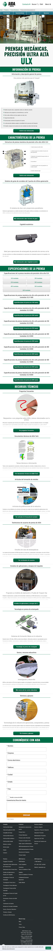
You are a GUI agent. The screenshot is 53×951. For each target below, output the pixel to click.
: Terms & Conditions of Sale (25, 868)
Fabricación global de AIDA (9, 830)
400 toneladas (14, 286)
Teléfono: (10, 767)
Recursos (46, 13)
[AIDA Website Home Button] (9, 4)
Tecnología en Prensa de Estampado (8, 878)
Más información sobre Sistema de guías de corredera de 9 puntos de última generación (27, 219)
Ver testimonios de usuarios (26, 560)
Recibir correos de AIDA (16, 797)
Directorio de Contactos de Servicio (40, 842)
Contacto (25, 4)
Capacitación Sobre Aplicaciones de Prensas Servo (10, 865)
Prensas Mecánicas (14, 10)
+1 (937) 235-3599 (28, 940)
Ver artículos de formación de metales (27, 517)
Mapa (20, 921)
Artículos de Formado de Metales (10, 906)
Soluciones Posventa (38, 832)
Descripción (6, 13)
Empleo (4, 850)
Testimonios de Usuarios (8, 903)
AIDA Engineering (38, 859)
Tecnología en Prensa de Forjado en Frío (10, 894)
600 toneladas (26, 290)
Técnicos (5, 859)
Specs (33, 13)
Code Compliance (22, 864)
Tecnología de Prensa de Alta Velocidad (9, 889)
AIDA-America (22, 859)
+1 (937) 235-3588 (28, 944)
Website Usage (22, 918)
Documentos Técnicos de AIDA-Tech (10, 899)
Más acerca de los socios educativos (26, 690)
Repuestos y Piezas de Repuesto (41, 830)
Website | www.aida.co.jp (39, 867)
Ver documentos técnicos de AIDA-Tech (26, 474)
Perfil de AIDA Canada (8, 841)
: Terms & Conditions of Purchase (26, 873)
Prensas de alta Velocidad (24, 838)
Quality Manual (22, 882)
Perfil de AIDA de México (8, 838)
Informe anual (6, 847)
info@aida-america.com (26, 938)
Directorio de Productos (24, 852)
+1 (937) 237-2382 (28, 936)
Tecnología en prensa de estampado (26, 647)
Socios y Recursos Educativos (9, 909)
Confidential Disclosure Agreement (24, 878)
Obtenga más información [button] (8, 948)
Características (20, 13)
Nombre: (10, 746)
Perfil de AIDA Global (7, 827)
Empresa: (10, 753)
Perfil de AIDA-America (8, 835)
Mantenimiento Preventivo (40, 835)
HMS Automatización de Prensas (26, 846)
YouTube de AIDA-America (9, 915)
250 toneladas (14, 282)
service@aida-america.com (26, 942)
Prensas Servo (22, 832)
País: (9, 789)
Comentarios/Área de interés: (16, 800)
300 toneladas (38, 282)
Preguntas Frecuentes (8, 861)
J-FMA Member (37, 861)
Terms (20, 924)
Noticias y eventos (7, 844)
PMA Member (22, 861)
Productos (6, 10)
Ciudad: (10, 775)
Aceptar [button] (48, 948)
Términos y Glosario (7, 912)
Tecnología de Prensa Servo (9, 882)
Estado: (10, 782)
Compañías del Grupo (7, 832)
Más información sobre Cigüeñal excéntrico (26, 262)
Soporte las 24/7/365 (39, 838)
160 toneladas (14, 278)
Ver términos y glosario (26, 733)
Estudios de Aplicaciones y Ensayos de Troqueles (9, 873)
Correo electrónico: (13, 760)
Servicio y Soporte (38, 824)
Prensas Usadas (22, 855)
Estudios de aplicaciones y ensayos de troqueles (27, 603)
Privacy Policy (22, 927)
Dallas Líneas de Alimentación (25, 843)
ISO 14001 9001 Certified (39, 864)
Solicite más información (26, 131)
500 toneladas (38, 286)
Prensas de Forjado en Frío (25, 840)
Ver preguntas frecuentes (26, 430)
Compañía (5, 824)
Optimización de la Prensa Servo (10, 869)
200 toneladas (38, 278)
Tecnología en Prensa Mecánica (10, 885)
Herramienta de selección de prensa (25, 828)
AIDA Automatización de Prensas (26, 849)
